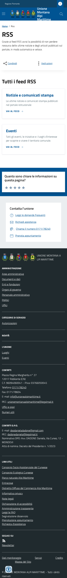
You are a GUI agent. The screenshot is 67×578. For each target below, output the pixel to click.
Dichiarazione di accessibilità (17, 504)
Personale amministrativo (16, 295)
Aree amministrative (13, 274)
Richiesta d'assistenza (14, 524)
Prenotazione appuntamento (17, 520)
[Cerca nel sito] (60, 14)
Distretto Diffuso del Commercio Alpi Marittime (27, 488)
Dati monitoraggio (11, 558)
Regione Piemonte (12, 3)
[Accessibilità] (8, 569)
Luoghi (5, 352)
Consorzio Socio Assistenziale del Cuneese (24, 467)
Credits (59, 558)
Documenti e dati (11, 279)
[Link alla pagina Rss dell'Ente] (4, 541)
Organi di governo (11, 290)
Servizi (38, 558)
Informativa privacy (12, 493)
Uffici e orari (8, 407)
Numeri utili (8, 412)
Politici (5, 300)
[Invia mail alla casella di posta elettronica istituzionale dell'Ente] (25, 396)
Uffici (4, 305)
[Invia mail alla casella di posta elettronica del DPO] (26, 430)
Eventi (5, 358)
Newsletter (8, 545)
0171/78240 (19, 387)
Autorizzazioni (9, 323)
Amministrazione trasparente (18, 508)
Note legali (8, 499)
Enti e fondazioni (11, 284)
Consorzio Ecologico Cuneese (17, 472)
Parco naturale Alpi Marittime (18, 478)
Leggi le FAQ (8, 512)
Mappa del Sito (23, 562)
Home (5, 26)
